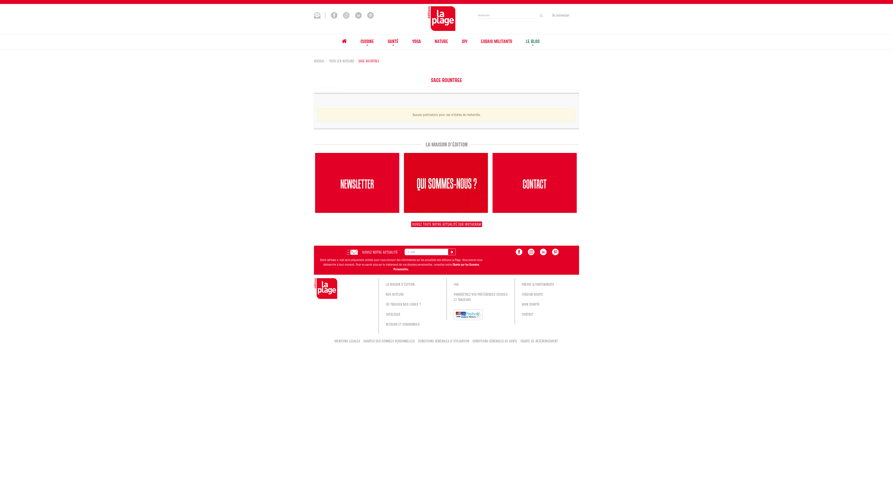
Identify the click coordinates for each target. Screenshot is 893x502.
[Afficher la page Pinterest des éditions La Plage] (370, 14)
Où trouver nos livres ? (403, 304)
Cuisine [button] (367, 41)
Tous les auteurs (341, 60)
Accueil (319, 60)
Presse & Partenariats (538, 284)
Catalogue (393, 314)
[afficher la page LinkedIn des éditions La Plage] (543, 251)
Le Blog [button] (533, 41)
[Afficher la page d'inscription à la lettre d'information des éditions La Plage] (319, 14)
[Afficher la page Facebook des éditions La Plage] (334, 14)
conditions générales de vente (494, 340)
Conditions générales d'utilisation (443, 340)
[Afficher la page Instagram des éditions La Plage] (346, 14)
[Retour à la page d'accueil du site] (441, 18)
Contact (527, 314)
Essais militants (496, 41)
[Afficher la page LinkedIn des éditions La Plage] (358, 14)
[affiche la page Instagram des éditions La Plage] (531, 251)
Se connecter (560, 15)
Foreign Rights (532, 294)
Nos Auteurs (395, 294)
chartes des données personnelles (389, 340)
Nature (441, 41)
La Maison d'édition (400, 284)
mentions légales (347, 340)
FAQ (456, 284)
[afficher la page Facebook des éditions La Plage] (519, 251)
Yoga (416, 41)
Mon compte (531, 304)
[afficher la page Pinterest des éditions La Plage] (555, 251)
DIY (464, 41)
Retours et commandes (403, 324)
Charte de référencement (539, 340)
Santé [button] (393, 41)
